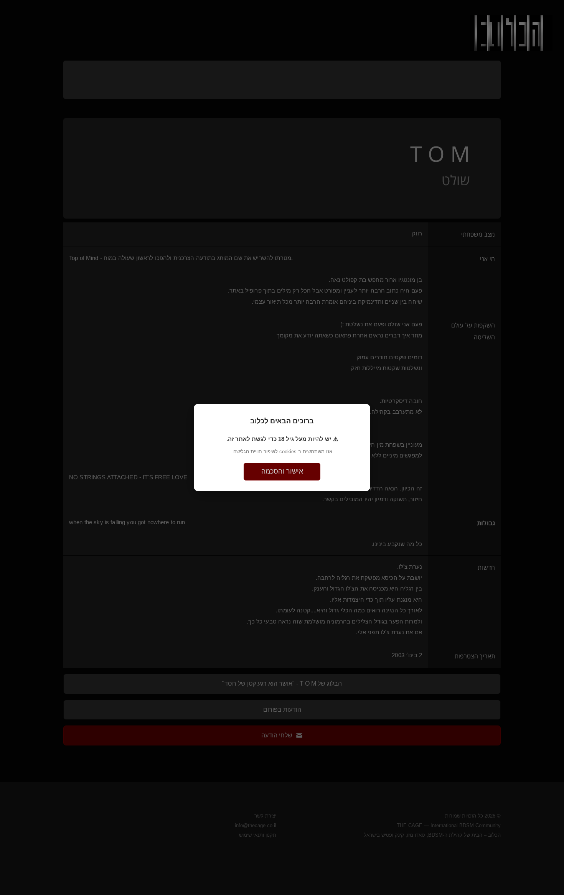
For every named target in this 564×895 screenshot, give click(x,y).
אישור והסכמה (282, 471)
